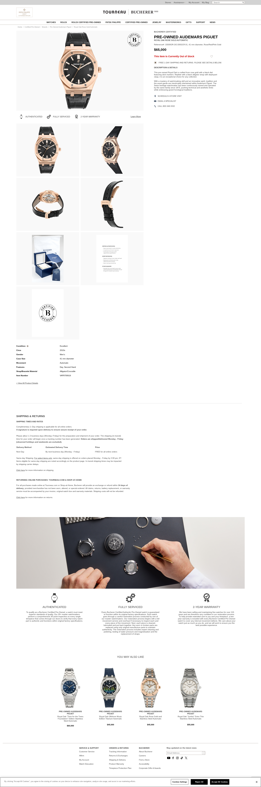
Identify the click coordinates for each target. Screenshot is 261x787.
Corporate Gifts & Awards (150, 768)
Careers (142, 756)
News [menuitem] (212, 22)
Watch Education (86, 764)
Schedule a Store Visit (170, 96)
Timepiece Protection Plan (120, 768)
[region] (130, 782)
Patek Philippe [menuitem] (113, 22)
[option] (47, 149)
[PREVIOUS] (23, 71)
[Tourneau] (130, 11)
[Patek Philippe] (24, 16)
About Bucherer (145, 751)
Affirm (81, 756)
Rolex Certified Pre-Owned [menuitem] (86, 22)
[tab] (73, 416)
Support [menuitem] (201, 22)
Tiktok (182, 758)
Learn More (136, 116)
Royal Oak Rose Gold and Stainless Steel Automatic (150, 717)
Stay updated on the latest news (182, 748)
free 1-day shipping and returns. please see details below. (190, 63)
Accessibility (144, 764)
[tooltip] (27, 346)
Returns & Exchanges (118, 756)
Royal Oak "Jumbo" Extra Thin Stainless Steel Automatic (191, 717)
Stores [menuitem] (168, 2)
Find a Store (144, 760)
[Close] (257, 782)
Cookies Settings (179, 782)
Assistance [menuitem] (179, 2)
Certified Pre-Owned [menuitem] (136, 22)
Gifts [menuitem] (189, 22)
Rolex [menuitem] (63, 22)
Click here (20, 470)
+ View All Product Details (27, 383)
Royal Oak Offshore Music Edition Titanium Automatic (110, 717)
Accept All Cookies (220, 782)
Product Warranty (116, 764)
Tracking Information (118, 751)
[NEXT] (137, 71)
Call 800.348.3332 (166, 106)
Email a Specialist (167, 101)
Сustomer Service (86, 751)
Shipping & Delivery (117, 760)
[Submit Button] (203, 753)
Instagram (177, 758)
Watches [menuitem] (51, 22)
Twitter (186, 758)
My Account (194, 2)
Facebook (173, 758)
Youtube (168, 758)
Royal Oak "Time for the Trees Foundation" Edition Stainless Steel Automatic (70, 718)
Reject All (199, 782)
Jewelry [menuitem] (157, 22)
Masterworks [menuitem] (174, 22)
